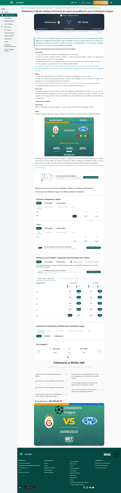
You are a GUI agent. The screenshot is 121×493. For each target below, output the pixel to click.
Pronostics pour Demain (101, 465)
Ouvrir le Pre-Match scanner (90, 177)
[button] (73, 207)
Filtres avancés (48, 470)
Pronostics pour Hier (100, 468)
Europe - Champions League (70, 15)
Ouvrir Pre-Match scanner (94, 247)
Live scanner (73, 470)
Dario (63, 31)
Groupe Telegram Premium (77, 484)
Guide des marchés (24, 472)
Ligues (46, 465)
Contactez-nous (23, 468)
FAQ (20, 470)
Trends (72, 480)
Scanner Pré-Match (75, 473)
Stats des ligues (74, 461)
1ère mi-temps (48, 203)
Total (38, 203)
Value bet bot (73, 477)
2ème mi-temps (60, 203)
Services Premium (74, 468)
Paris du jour (73, 464)
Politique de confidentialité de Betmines (29, 465)
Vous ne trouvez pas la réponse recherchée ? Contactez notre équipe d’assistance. (69, 367)
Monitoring (73, 475)
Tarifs (71, 466)
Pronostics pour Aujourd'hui (102, 463)
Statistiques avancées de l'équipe (79, 482)
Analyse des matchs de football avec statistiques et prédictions (41, 7)
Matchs (22, 7)
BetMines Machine (49, 472)
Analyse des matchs (49, 468)
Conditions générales (24, 463)
